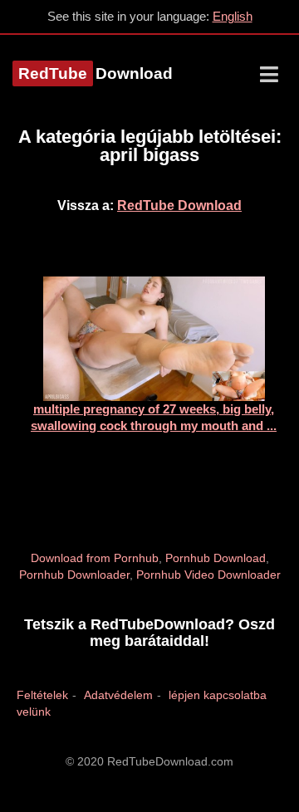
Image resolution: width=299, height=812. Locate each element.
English (232, 16)
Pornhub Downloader (74, 574)
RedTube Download (179, 205)
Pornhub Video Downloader (208, 574)
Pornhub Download (215, 558)
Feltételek (42, 695)
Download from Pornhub (95, 558)
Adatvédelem (118, 695)
